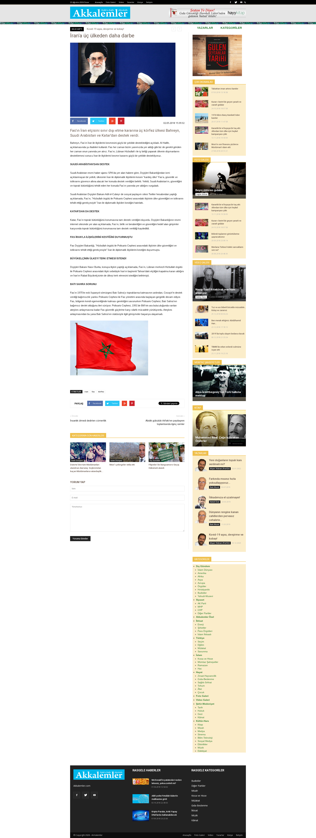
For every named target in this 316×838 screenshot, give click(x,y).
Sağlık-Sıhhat (201, 194)
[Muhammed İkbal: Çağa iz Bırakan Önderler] (219, 430)
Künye (140, 2)
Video (121, 2)
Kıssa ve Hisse (205, 658)
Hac (200, 668)
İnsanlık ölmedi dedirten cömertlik (88, 420)
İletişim (149, 2)
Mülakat (202, 648)
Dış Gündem (155, 460)
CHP (200, 610)
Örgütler (202, 586)
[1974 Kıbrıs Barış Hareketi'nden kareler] (201, 118)
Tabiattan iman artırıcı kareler (224, 89)
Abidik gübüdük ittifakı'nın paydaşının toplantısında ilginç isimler (164, 422)
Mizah (201, 728)
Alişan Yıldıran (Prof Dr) (220, 468)
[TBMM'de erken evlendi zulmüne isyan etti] (201, 348)
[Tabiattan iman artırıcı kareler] (201, 91)
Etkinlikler (203, 744)
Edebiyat (202, 751)
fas (93, 391)
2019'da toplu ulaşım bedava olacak (227, 334)
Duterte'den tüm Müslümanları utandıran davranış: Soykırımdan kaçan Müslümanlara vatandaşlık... (86, 468)
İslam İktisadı (204, 634)
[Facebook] (230, 2)
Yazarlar (130, 2)
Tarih (200, 707)
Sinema (202, 734)
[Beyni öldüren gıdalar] (219, 178)
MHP (200, 606)
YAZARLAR (205, 27)
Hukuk (201, 710)
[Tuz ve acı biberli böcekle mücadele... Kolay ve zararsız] (201, 309)
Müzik (201, 747)
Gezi (200, 714)
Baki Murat (214, 487)
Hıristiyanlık (204, 589)
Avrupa (201, 583)
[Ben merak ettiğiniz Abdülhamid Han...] (201, 322)
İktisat (194, 810)
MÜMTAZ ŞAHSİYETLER (207, 362)
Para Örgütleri (205, 631)
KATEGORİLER (231, 27)
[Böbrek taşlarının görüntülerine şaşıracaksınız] (201, 235)
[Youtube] (241, 2)
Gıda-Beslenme (206, 679)
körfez (101, 391)
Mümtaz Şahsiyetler (208, 662)
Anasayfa (99, 2)
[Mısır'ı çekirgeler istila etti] (127, 452)
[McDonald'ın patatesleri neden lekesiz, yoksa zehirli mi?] (140, 781)
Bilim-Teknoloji (205, 737)
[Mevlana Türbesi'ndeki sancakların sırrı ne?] (201, 249)
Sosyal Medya (205, 741)
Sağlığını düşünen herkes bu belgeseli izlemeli (111, 28)
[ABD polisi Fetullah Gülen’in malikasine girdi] (140, 798)
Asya (200, 579)
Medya (201, 731)
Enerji (201, 624)
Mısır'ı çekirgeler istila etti (122, 464)
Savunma (203, 651)
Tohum (201, 685)
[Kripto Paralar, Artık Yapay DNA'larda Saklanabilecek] (140, 815)
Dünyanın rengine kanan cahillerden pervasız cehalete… (223, 516)
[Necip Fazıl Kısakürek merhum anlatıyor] (219, 283)
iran (86, 391)
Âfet (200, 689)
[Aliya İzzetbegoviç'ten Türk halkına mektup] (219, 381)
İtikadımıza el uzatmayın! (224, 497)
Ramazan (203, 665)
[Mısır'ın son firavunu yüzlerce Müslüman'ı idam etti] (201, 146)
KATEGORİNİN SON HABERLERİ (88, 435)
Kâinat (201, 717)
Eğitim (201, 645)
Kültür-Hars (201, 297)
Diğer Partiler (204, 613)
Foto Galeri (111, 2)
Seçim (201, 641)
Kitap (200, 724)
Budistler (202, 593)
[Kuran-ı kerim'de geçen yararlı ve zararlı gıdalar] (201, 103)
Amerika (202, 573)
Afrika (201, 576)
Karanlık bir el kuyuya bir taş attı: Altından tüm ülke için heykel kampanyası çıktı (226, 131)
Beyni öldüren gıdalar (209, 190)
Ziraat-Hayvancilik (207, 676)
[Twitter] (235, 2)
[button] (245, 2)
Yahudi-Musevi (205, 596)
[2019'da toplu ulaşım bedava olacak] (201, 335)
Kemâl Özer (214, 502)
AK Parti (202, 603)
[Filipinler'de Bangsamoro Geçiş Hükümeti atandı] (166, 452)
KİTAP (198, 407)
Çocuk (201, 692)
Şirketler (202, 627)
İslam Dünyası (77, 460)
